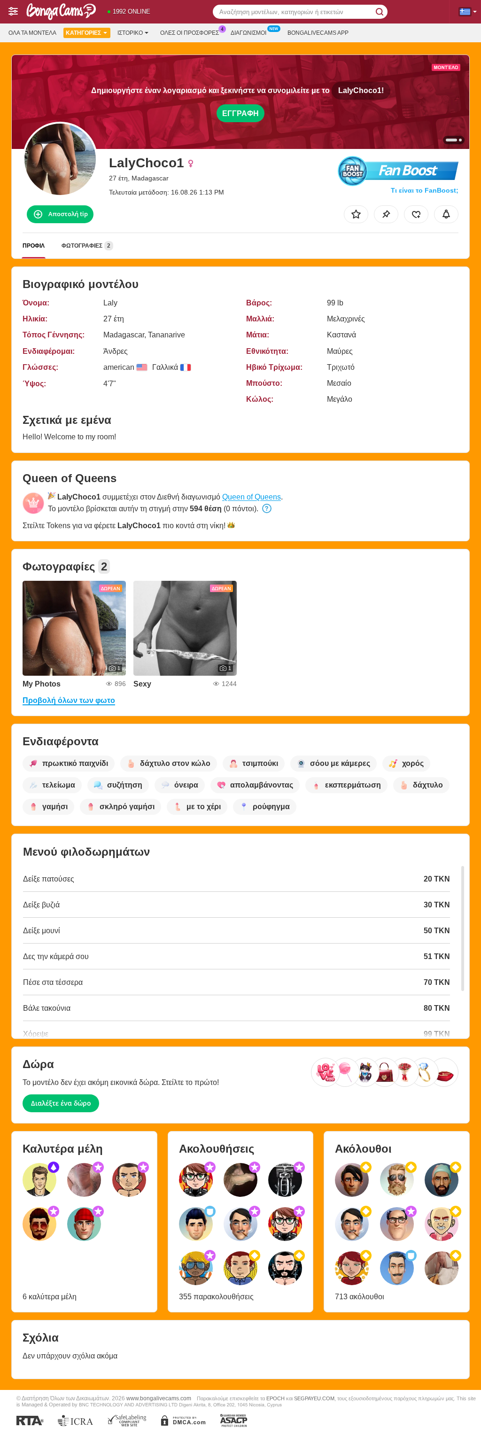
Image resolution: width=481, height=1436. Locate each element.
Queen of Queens (251, 497)
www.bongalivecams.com (158, 1398)
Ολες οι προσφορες (189, 33)
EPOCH (275, 1398)
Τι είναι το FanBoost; (424, 190)
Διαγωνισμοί (248, 33)
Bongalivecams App (318, 33)
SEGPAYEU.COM (314, 1398)
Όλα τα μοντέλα (32, 33)
